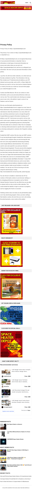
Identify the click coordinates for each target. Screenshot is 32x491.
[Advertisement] (16, 26)
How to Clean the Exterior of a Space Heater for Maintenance (14, 481)
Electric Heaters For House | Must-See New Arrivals (16, 487)
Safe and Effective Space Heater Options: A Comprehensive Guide (15, 476)
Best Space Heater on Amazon (14, 424)
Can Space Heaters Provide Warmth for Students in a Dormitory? (15, 478)
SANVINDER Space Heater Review (15, 439)
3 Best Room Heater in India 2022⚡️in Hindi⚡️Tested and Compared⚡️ (16, 458)
